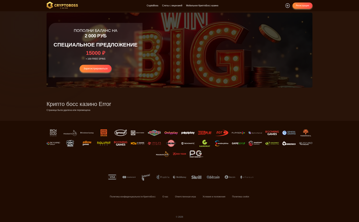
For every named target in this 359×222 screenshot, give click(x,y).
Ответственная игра (185, 196)
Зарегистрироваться (96, 68)
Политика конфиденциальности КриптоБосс (133, 196)
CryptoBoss (152, 5)
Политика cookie (240, 196)
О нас (165, 196)
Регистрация (302, 5)
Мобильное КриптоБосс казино (202, 5)
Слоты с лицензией (172, 5)
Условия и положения (214, 196)
